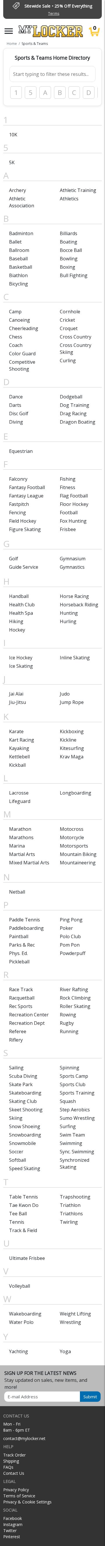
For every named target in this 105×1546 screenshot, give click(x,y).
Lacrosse (19, 793)
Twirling (69, 1222)
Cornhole (70, 311)
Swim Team (72, 1135)
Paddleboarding (26, 928)
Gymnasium (72, 558)
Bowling (69, 258)
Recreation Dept (27, 1023)
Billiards (68, 233)
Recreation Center (29, 1014)
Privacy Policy (16, 1489)
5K (12, 162)
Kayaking (19, 748)
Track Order (14, 1455)
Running (69, 1031)
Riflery (16, 1040)
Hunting (69, 613)
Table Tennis (23, 1197)
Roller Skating (75, 1006)
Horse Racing (74, 596)
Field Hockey (22, 521)
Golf (13, 558)
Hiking (16, 621)
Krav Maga (71, 756)
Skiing (15, 1118)
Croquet (69, 328)
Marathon (20, 829)
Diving (16, 422)
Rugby (67, 1023)
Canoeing (19, 320)
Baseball (18, 258)
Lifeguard (19, 801)
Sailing (16, 1067)
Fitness (67, 487)
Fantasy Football (27, 487)
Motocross (71, 829)
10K (13, 134)
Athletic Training (78, 190)
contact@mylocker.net (24, 1438)
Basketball (20, 267)
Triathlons (71, 1213)
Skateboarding (25, 1093)
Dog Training (74, 405)
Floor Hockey (74, 504)
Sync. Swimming (77, 1151)
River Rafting (74, 989)
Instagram (12, 1524)
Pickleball (19, 961)
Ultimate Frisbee (27, 1258)
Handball (19, 596)
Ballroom (19, 250)
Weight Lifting (75, 1314)
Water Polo (21, 1322)
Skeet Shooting (26, 1109)
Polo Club (70, 936)
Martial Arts (22, 854)
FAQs (8, 1467)
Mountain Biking (78, 854)
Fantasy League (26, 496)
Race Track (21, 989)
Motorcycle (72, 837)
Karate (16, 731)
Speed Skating (24, 1168)
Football (69, 512)
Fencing (17, 512)
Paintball (18, 936)
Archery (17, 190)
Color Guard (22, 353)
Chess (15, 337)
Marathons (21, 837)
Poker (66, 928)
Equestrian (21, 451)
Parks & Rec (22, 945)
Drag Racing (73, 413)
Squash (68, 1101)
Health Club (22, 604)
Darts (15, 405)
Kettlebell (19, 756)
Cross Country (75, 337)
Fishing (68, 479)
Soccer (16, 1151)
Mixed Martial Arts (29, 862)
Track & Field (23, 1230)
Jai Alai (16, 694)
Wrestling (70, 1322)
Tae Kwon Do (23, 1205)
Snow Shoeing (24, 1126)
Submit (90, 1396)
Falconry (18, 479)
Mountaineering (78, 862)
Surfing (68, 1126)
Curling (68, 360)
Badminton (21, 233)
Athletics (69, 198)
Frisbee (68, 529)
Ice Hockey (20, 657)
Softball (17, 1160)
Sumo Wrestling (77, 1118)
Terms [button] (53, 13)
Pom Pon (70, 945)
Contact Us (13, 1473)
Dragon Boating (77, 422)
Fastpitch (19, 504)
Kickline (68, 740)
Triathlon (70, 1205)
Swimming (71, 1143)
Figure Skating (25, 529)
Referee (17, 1031)
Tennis (16, 1222)
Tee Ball (18, 1213)
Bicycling (18, 284)
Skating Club (23, 1101)
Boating (68, 242)
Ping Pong (71, 919)
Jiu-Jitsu (17, 702)
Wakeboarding (25, 1314)
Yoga (65, 1351)
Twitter (10, 1530)
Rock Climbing (75, 998)
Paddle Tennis (24, 919)
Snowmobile (22, 1143)
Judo (65, 694)
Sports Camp (74, 1076)
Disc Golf (18, 413)
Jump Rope (72, 702)
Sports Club (72, 1084)
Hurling (68, 621)
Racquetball (21, 998)
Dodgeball (71, 397)
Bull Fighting (74, 275)
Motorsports (74, 846)
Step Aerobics (75, 1109)
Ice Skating (21, 666)
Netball (17, 892)
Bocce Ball (71, 250)
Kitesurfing (72, 748)
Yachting (18, 1351)
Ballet (15, 242)
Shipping (11, 1461)
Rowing (68, 1014)
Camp (15, 311)
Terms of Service (19, 1496)
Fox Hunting (73, 521)
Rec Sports (20, 1006)
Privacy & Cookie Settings (27, 1502)
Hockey (17, 630)
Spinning (69, 1067)
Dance (16, 397)
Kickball (17, 765)
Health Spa (21, 613)
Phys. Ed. (18, 953)
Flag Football (74, 496)
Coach (15, 345)
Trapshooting (75, 1197)
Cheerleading (23, 328)
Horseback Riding (79, 604)
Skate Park (21, 1084)
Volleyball (19, 1286)
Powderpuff (72, 953)
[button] (8, 31)
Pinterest (11, 1536)
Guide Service (23, 567)
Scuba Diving (23, 1076)
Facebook (12, 1518)
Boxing (67, 267)
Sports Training (77, 1093)
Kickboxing (72, 731)
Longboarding (75, 793)
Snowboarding (25, 1135)
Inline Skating (75, 657)
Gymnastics (72, 567)
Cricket (67, 320)
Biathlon (18, 275)
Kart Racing (21, 740)
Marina (17, 846)
